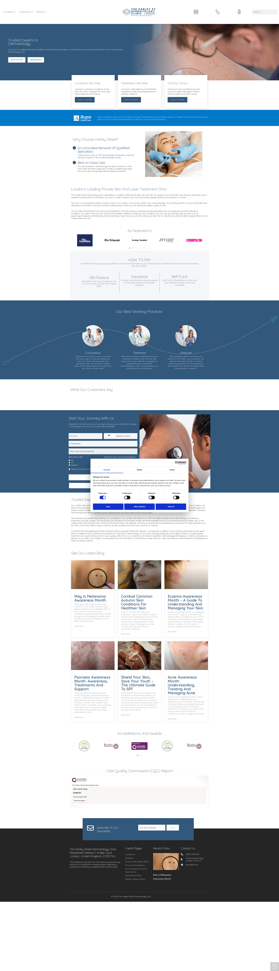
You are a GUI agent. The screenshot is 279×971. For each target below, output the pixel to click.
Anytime (74, 465)
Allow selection (139, 506)
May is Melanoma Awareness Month (90, 598)
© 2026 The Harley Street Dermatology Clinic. (131, 896)
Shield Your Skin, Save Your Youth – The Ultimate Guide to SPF (138, 683)
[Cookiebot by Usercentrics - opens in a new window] (176, 462)
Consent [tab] (107, 470)
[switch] (127, 497)
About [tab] (172, 470)
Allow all (171, 506)
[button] (73, 240)
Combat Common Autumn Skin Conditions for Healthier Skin (136, 602)
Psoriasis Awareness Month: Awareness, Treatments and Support (92, 683)
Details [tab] (139, 470)
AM (72, 460)
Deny (108, 506)
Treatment (139, 353)
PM (72, 463)
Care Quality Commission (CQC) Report (139, 770)
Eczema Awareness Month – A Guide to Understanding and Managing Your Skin (185, 602)
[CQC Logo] (79, 782)
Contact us (188, 848)
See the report (79, 800)
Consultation (93, 353)
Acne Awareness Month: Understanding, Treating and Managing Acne (182, 685)
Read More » (79, 626)
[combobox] (109, 435)
